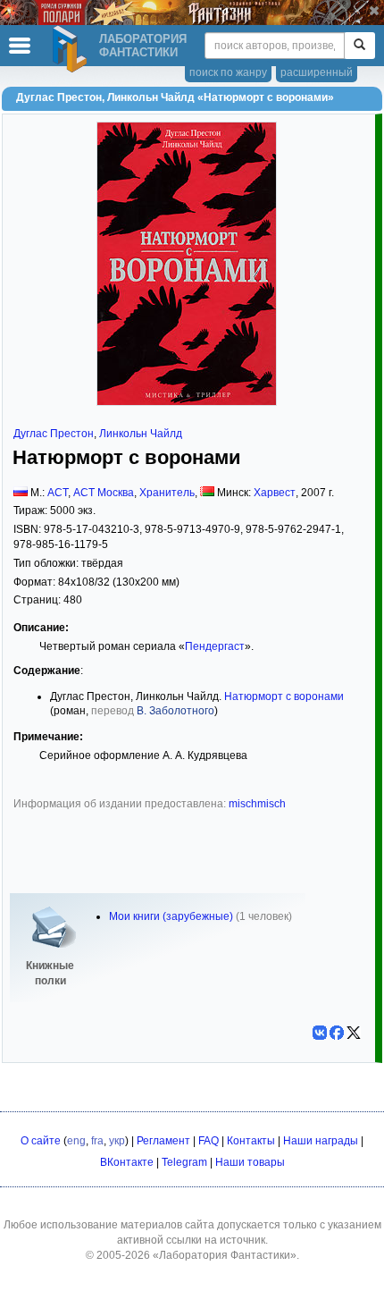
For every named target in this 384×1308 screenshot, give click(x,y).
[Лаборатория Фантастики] (72, 49)
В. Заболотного (175, 711)
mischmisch (257, 803)
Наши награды (320, 1141)
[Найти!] (359, 45)
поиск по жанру (228, 72)
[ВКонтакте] (320, 1032)
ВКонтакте (127, 1162)
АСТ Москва (103, 492)
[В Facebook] (337, 1032)
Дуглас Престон (53, 433)
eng (76, 1141)
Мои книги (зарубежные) (171, 916)
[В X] (353, 1032)
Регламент (163, 1141)
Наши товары (250, 1162)
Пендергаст (215, 646)
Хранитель (167, 492)
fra (97, 1141)
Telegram (184, 1162)
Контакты (251, 1141)
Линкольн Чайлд (140, 433)
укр (117, 1141)
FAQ (208, 1141)
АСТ (57, 492)
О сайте (41, 1141)
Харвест (275, 492)
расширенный (316, 72)
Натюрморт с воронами (284, 696)
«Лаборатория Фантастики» (224, 1255)
